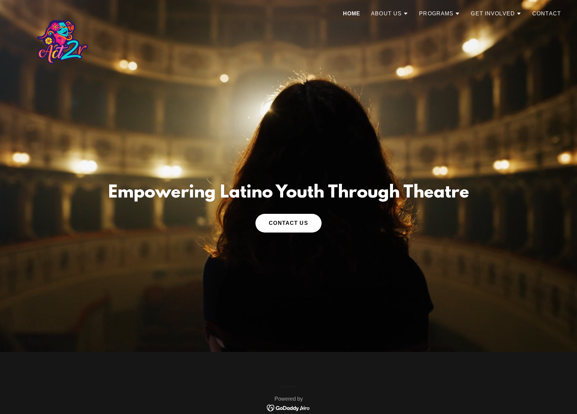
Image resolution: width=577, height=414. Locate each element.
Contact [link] (546, 13)
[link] (60, 12)
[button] (389, 14)
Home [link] (352, 13)
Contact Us (288, 223)
